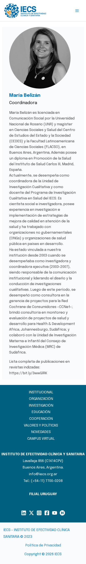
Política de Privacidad (43, 545)
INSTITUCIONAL (41, 392)
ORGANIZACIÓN (41, 399)
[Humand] (62, 513)
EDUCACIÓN (41, 412)
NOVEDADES (41, 432)
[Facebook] (46, 513)
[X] (31, 513)
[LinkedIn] (23, 513)
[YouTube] (54, 513)
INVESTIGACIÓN (41, 405)
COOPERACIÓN (41, 419)
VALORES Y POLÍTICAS (41, 425)
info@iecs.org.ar (43, 474)
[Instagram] (39, 513)
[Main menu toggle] (77, 11)
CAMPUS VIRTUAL (41, 439)
